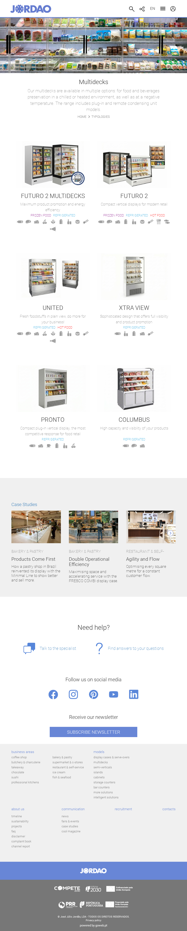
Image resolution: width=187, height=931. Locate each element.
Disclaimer (18, 836)
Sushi (14, 777)
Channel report (20, 846)
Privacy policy (93, 920)
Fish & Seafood (61, 777)
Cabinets (99, 777)
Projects (16, 826)
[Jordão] (30, 9)
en (152, 8)
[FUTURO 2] (134, 164)
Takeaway (17, 767)
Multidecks (101, 762)
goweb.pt (101, 925)
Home (82, 116)
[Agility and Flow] (151, 527)
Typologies (100, 116)
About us (17, 809)
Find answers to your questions (136, 648)
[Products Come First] (36, 527)
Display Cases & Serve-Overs (112, 757)
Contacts (169, 809)
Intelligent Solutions (106, 797)
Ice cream (58, 772)
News (65, 816)
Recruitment (123, 809)
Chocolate (17, 772)
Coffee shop (19, 757)
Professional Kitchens (25, 782)
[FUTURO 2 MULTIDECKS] (53, 164)
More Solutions (103, 792)
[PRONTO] (53, 388)
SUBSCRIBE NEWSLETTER (93, 732)
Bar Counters (102, 787)
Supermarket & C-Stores (67, 762)
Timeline (16, 816)
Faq (13, 831)
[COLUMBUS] (134, 388)
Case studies (70, 826)
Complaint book (21, 841)
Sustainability (20, 821)
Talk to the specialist (58, 648)
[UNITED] (53, 276)
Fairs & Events (70, 821)
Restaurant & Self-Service (68, 767)
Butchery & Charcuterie (25, 762)
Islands (98, 772)
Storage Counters (104, 782)
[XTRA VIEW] (134, 276)
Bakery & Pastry (62, 757)
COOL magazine (71, 831)
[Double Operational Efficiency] (93, 527)
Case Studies (24, 504)
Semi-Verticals (103, 767)
